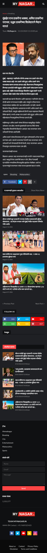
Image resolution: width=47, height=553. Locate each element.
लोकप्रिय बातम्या (9, 347)
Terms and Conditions (29, 549)
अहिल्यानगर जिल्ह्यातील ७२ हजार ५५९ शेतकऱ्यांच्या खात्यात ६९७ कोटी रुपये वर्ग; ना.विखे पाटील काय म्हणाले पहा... (23, 288)
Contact (22, 546)
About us (12, 546)
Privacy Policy (33, 546)
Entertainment (7, 443)
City (3, 439)
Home (5, 13)
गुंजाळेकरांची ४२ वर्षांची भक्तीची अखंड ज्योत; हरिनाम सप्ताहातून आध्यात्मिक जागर (29, 392)
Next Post (39, 304)
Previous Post (9, 304)
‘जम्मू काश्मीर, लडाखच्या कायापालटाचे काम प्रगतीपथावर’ (28, 370)
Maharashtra (25, 174)
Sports (4, 451)
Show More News (37, 190)
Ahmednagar (7, 431)
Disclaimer (14, 549)
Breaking (11, 13)
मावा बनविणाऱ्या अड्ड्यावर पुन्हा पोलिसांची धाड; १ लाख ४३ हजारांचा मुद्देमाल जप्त (21, 255)
